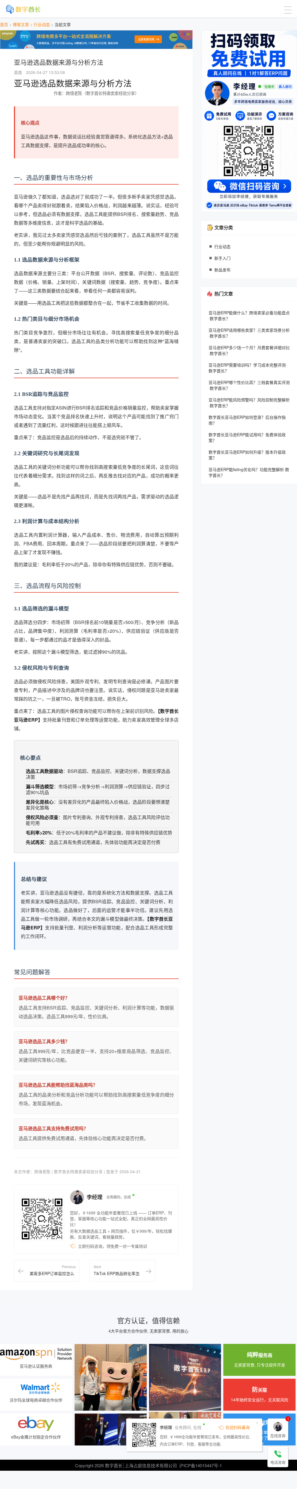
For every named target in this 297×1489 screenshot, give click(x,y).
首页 (4, 24)
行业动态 (42, 24)
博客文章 (21, 24)
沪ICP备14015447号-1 (200, 1465)
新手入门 (222, 258)
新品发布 (222, 270)
